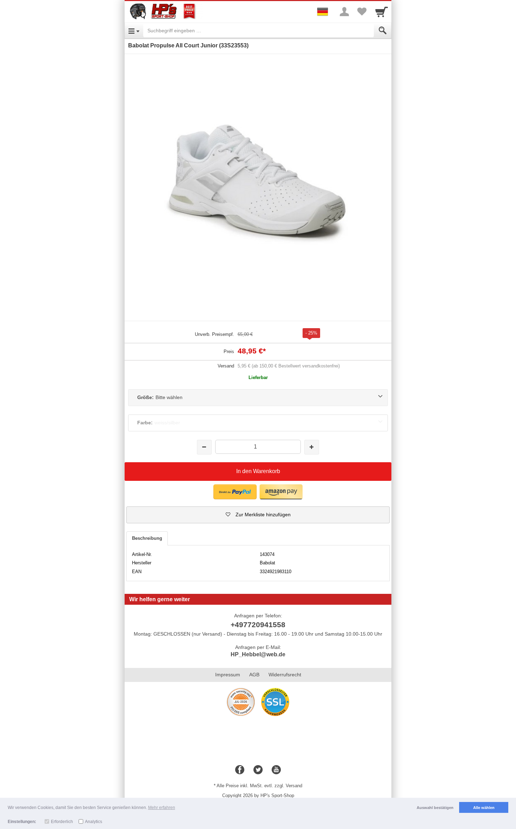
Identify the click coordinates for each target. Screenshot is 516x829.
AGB (254, 674)
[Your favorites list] (362, 11)
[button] (258, 514)
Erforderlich (62, 821)
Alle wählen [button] (484, 807)
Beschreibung (147, 538)
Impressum (227, 674)
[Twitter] (258, 770)
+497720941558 (258, 625)
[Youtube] (276, 770)
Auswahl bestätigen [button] (435, 807)
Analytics (93, 821)
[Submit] (383, 30)
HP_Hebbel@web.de (258, 654)
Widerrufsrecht (285, 674)
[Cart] (381, 11)
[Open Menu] (133, 30)
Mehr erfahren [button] (161, 807)
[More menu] (344, 11)
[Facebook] (240, 770)
